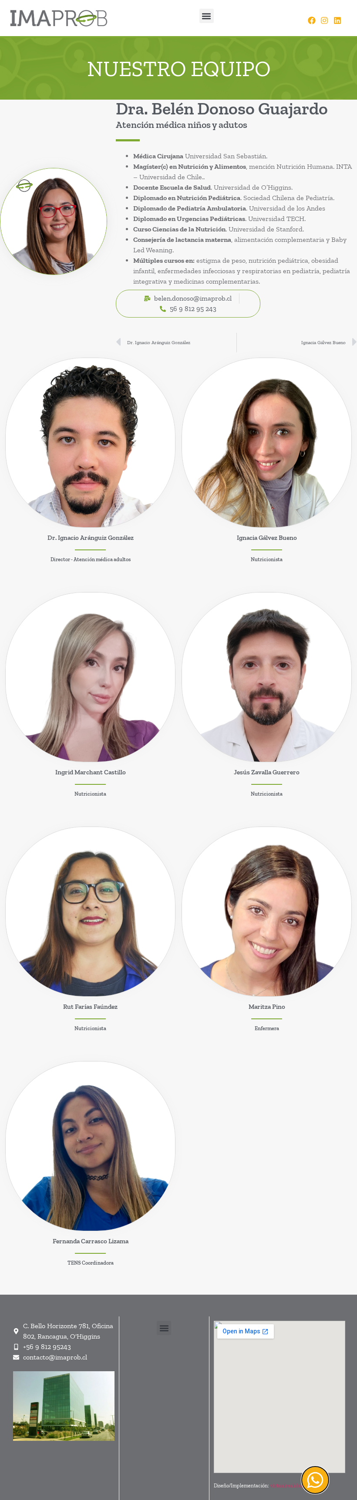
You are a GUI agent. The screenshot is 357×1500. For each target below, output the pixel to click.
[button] (206, 16)
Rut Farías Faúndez (90, 1007)
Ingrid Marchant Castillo (90, 772)
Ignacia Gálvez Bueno (267, 538)
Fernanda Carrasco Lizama (90, 1241)
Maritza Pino (267, 1007)
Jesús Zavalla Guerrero (267, 772)
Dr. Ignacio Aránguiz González (90, 538)
